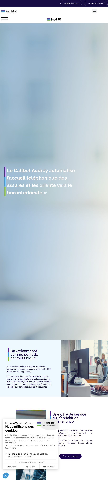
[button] (94, 11)
